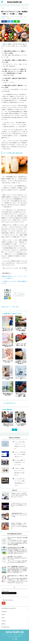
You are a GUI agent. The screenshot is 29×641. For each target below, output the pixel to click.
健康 (3, 306)
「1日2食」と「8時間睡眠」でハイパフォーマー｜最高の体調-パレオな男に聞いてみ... (19, 472)
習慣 (14, 306)
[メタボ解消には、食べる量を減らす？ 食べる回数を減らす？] (20, 354)
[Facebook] (4, 21)
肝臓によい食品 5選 (20, 345)
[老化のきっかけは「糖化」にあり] (7, 354)
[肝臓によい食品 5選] (20, 338)
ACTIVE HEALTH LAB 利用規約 (12, 636)
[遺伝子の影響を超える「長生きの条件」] (7, 386)
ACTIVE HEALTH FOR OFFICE (8, 608)
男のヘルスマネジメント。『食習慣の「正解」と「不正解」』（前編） (21, 395)
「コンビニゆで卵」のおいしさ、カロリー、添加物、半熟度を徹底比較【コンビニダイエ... (19, 482)
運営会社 (19, 636)
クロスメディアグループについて (7, 634)
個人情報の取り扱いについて (21, 634)
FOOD (2, 8)
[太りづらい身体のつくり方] (20, 371)
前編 (4, 44)
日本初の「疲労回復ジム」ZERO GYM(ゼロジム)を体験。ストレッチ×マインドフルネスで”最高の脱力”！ (19, 526)
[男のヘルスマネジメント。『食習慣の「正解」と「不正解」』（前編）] (20, 386)
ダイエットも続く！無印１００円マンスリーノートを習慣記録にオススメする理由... (19, 445)
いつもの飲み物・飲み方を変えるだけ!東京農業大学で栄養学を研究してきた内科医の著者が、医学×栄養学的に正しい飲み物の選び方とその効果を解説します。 (17, 569)
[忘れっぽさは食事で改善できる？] (7, 371)
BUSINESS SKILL (5, 627)
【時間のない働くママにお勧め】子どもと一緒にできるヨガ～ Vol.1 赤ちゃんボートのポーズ (19, 495)
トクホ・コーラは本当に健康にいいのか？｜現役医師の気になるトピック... (19, 454)
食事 (18, 306)
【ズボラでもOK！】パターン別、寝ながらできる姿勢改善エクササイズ (19, 505)
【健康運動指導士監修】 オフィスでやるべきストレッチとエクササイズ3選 (19, 515)
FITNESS (3, 620)
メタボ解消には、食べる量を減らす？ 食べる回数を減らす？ (21, 362)
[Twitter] (10, 21)
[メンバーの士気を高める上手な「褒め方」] (14, 417)
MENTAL (3, 624)
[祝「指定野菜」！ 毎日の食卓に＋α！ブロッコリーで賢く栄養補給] (20, 321)
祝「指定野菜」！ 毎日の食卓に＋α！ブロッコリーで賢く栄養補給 (21, 329)
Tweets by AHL (5, 591)
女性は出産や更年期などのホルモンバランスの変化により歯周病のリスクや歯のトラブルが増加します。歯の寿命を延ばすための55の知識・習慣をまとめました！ (17, 550)
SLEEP (3, 614)
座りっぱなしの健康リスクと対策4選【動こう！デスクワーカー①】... (19, 462)
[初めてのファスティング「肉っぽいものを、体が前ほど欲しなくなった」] (7, 321)
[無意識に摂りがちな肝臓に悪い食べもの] (7, 338)
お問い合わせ (15, 634)
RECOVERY (4, 611)
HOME (2, 16)
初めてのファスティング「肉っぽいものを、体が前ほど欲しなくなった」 (7, 329)
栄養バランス (9, 306)
